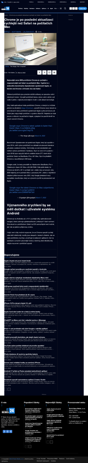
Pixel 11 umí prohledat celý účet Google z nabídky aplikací (26, 328)
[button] (65, 8)
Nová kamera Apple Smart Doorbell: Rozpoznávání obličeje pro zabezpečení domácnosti (33, 411)
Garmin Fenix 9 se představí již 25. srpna (19, 295)
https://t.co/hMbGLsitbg (25, 127)
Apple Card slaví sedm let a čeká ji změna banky (22, 311)
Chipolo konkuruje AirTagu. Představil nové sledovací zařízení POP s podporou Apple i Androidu (33, 440)
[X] (76, 8)
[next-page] (9, 389)
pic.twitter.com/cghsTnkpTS (21, 130)
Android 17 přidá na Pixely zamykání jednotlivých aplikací (25, 371)
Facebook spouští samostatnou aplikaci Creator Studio (24, 379)
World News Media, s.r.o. (16, 459)
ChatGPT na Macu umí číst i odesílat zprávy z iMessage (25, 320)
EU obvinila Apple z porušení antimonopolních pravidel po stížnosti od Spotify (33, 417)
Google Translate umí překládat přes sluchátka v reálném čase (33, 432)
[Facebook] (70, 8)
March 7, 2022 (41, 197)
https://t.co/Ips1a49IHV (25, 189)
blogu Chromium (27, 108)
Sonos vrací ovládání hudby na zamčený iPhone (22, 362)
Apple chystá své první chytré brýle (17, 261)
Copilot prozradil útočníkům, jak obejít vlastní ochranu (24, 337)
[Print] (54, 72)
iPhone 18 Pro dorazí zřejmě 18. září (17, 303)
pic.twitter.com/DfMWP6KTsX (21, 192)
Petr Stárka (11, 72)
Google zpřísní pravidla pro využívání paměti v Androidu (25, 269)
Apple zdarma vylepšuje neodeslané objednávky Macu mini (26, 277)
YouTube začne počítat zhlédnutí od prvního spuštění (24, 345)
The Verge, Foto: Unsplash (18, 66)
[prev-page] (5, 389)
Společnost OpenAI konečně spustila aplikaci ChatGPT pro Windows (33, 424)
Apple (6, 15)
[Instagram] (73, 8)
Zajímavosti (28, 31)
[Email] (49, 72)
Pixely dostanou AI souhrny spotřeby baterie (21, 354)
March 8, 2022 (40, 136)
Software (16, 31)
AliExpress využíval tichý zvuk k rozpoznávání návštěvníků (26, 286)
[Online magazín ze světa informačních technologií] (4, 8)
